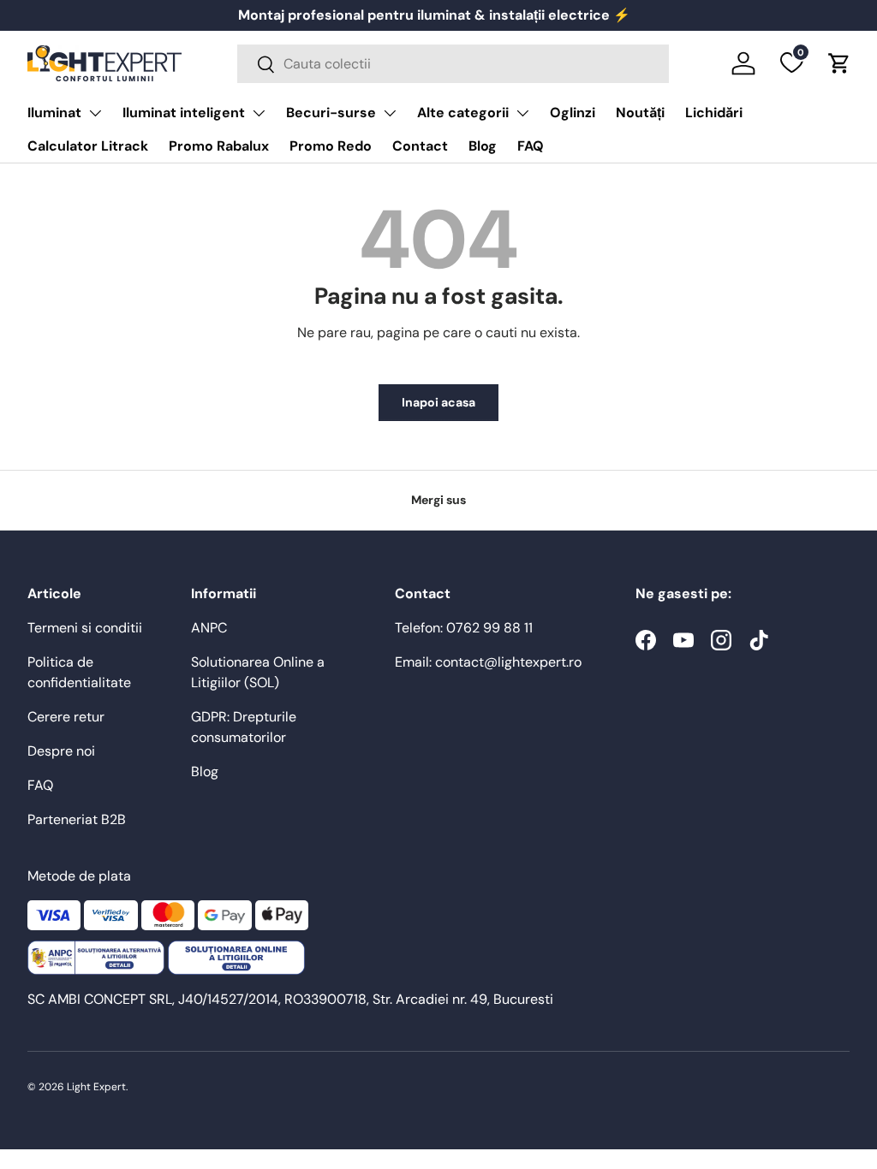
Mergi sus (438, 499)
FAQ (530, 146)
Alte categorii (463, 113)
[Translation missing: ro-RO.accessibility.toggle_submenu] (95, 113)
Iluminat (54, 113)
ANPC (209, 628)
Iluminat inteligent (183, 113)
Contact (420, 146)
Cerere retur (65, 717)
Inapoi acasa (438, 402)
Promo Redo (330, 146)
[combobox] (453, 64)
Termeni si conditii (84, 628)
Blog (482, 146)
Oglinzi (572, 113)
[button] (839, 63)
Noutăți (640, 113)
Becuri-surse (331, 113)
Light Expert (96, 1087)
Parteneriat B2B (76, 819)
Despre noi (61, 751)
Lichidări (714, 113)
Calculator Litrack (87, 146)
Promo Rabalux (219, 146)
